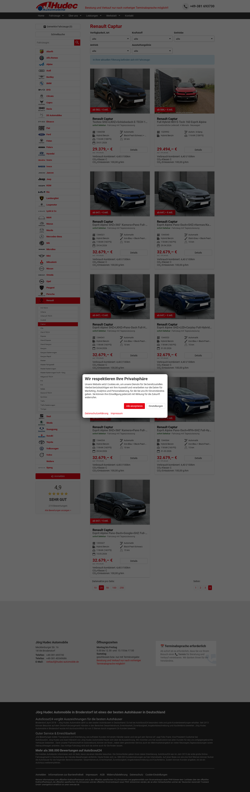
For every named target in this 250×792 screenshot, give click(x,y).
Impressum (117, 413)
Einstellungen (156, 406)
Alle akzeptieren (134, 406)
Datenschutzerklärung (96, 413)
